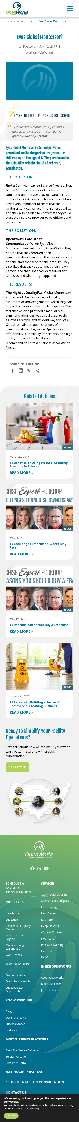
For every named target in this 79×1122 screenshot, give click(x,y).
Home (9, 21)
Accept (11, 1115)
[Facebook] (32, 868)
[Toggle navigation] (70, 9)
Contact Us (17, 767)
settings (35, 1108)
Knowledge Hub (25, 21)
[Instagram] (39, 868)
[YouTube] (46, 868)
